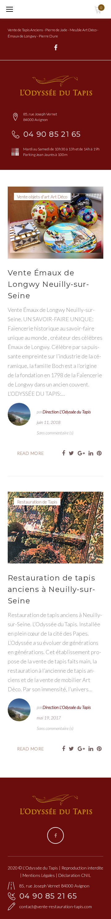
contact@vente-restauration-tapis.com (55, 906)
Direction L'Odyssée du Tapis (67, 411)
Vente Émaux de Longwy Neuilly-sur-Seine (48, 284)
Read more (30, 453)
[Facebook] (55, 47)
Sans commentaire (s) (55, 432)
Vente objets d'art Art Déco (42, 196)
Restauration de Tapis (37, 501)
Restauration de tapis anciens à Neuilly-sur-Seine (52, 589)
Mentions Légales (39, 875)
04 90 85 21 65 (52, 134)
